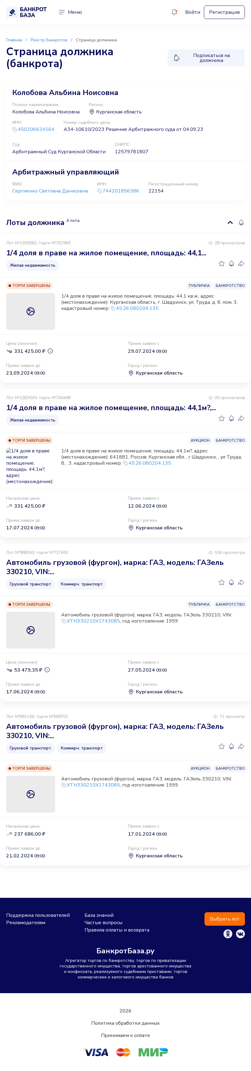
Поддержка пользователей (38, 915)
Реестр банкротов (49, 40)
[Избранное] (221, 263)
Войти (192, 12)
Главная (14, 40)
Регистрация (224, 12)
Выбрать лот (225, 919)
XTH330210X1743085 (93, 621)
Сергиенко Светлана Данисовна (50, 191)
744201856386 (121, 191)
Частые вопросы (103, 923)
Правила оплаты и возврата (116, 930)
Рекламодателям (25, 923)
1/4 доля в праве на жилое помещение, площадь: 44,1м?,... (111, 407)
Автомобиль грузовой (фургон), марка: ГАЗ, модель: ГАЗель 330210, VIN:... (115, 567)
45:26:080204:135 (137, 308)
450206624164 (36, 129)
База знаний (99, 915)
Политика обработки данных (125, 1023)
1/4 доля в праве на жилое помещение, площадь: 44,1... (106, 252)
